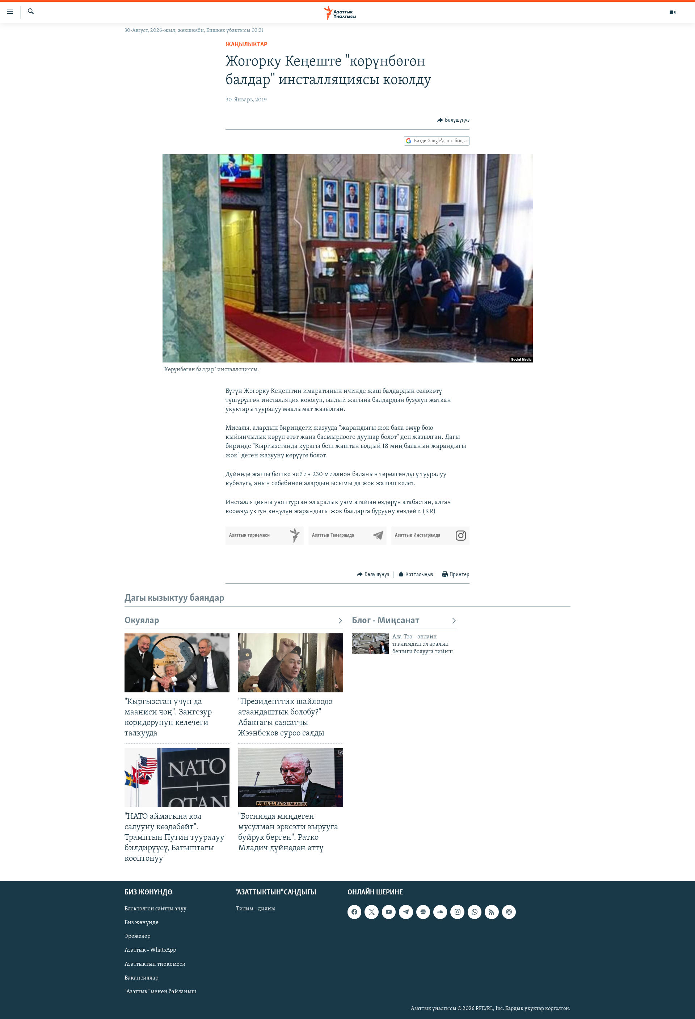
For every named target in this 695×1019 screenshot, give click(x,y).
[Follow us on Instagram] (457, 912)
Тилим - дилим (255, 909)
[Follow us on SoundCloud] (440, 912)
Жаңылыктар (247, 45)
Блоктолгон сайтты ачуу (155, 909)
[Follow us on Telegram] (406, 912)
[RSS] (491, 912)
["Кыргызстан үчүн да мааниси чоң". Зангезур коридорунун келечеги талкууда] (177, 662)
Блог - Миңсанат (386, 621)
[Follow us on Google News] (423, 912)
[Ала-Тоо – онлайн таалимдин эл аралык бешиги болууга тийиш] (370, 643)
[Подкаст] (509, 912)
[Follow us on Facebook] (354, 912)
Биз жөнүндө (142, 923)
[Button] (453, 120)
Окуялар (142, 621)
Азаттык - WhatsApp (150, 950)
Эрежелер (138, 937)
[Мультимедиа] (672, 12)
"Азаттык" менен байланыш (160, 992)
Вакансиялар (142, 978)
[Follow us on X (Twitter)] (371, 912)
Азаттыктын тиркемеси (155, 964)
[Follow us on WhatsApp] (474, 912)
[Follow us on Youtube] (389, 912)
